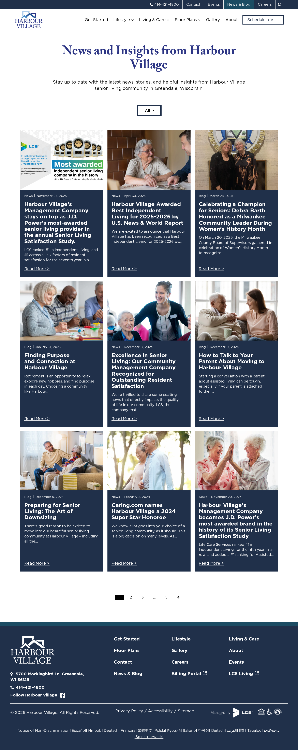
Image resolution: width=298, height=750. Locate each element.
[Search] (279, 4)
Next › (178, 597)
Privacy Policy (129, 711)
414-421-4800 (30, 687)
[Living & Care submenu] (168, 19)
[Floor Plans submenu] (199, 19)
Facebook (62, 695)
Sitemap (186, 711)
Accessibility (160, 711)
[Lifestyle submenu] (132, 19)
